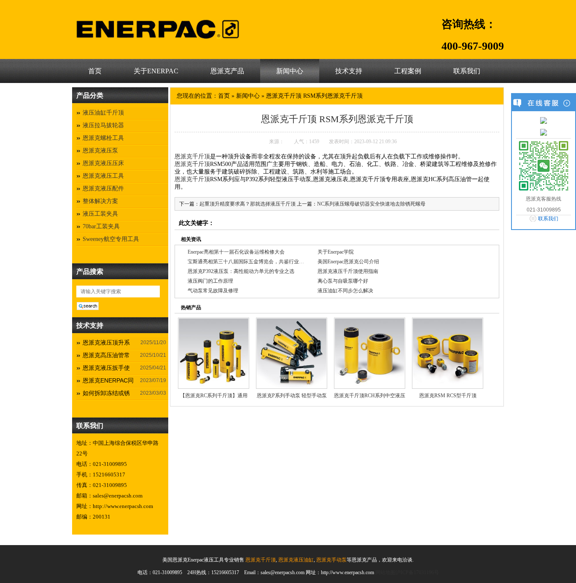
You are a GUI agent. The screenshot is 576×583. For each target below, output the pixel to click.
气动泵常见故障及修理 (213, 291)
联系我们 (466, 71)
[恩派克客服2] (543, 132)
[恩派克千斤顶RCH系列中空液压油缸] (369, 353)
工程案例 (407, 71)
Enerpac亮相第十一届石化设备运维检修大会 (236, 252)
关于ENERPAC (156, 71)
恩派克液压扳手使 (106, 367)
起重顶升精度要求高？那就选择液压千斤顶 (247, 204)
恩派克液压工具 (103, 176)
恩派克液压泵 (100, 150)
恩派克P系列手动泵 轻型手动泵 (292, 395)
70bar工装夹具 (101, 226)
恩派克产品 (227, 71)
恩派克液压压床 (103, 163)
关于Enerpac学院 (336, 252)
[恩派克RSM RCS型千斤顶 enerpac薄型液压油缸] (447, 353)
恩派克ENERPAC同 (108, 380)
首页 (95, 71)
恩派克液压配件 (103, 188)
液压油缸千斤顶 (103, 113)
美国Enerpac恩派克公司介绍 (348, 262)
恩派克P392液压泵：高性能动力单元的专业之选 (241, 271)
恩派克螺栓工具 (103, 138)
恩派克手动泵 (331, 560)
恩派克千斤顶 (192, 156)
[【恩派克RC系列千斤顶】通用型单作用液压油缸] (213, 353)
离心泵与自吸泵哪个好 (343, 281)
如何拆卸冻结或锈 (106, 393)
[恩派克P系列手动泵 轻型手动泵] (291, 353)
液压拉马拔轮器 (103, 125)
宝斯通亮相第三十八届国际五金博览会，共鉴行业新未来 (251, 262)
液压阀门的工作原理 (210, 281)
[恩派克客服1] (543, 120)
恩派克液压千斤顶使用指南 (348, 271)
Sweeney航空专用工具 (111, 239)
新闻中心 (289, 71)
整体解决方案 (100, 201)
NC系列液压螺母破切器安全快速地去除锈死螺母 (371, 204)
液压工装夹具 (100, 214)
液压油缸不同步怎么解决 (345, 291)
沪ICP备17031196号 (417, 572)
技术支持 (348, 71)
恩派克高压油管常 (106, 355)
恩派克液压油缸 (295, 560)
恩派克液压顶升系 (106, 342)
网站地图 (385, 572)
